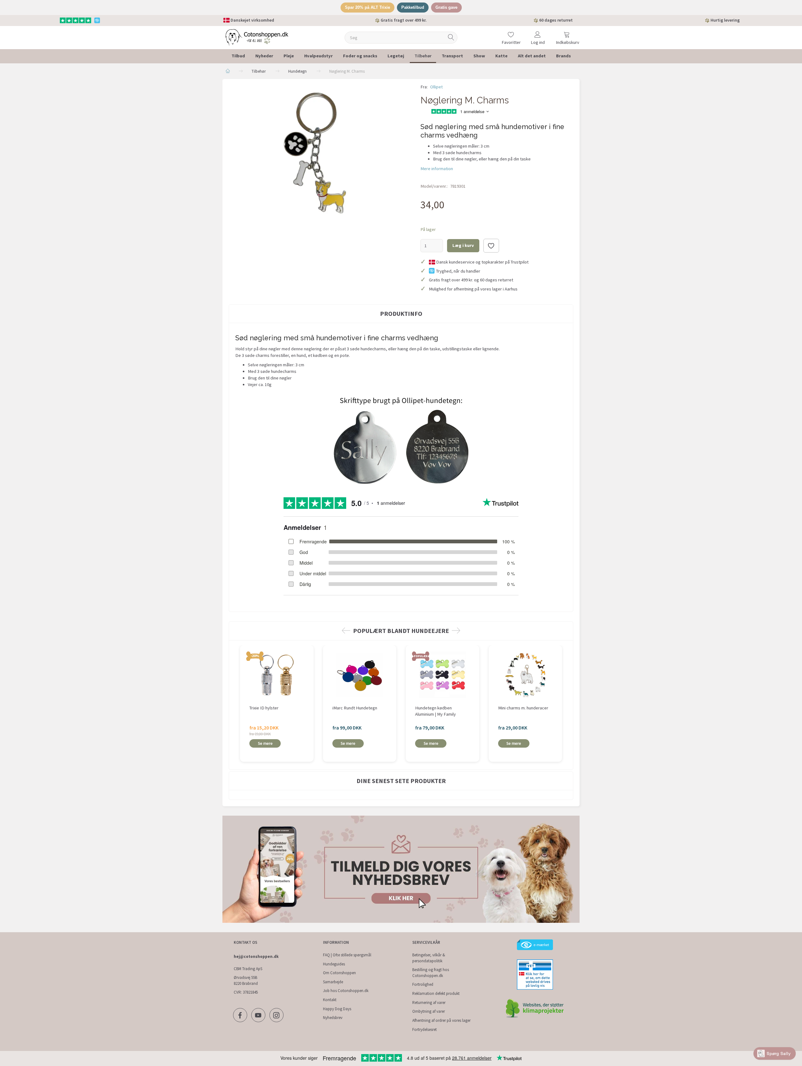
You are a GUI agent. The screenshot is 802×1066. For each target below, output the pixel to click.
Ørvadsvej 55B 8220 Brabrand (246, 980)
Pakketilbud (412, 7)
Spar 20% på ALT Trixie (367, 7)
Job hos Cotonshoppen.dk (345, 990)
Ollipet (436, 87)
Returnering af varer (428, 1002)
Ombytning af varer (428, 1011)
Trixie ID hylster (264, 708)
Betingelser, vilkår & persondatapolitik (428, 958)
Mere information (436, 168)
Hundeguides (334, 964)
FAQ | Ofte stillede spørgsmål (347, 955)
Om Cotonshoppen (339, 972)
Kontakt (329, 999)
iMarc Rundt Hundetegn (354, 708)
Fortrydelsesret (424, 1029)
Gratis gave (446, 7)
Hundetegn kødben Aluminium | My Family (435, 711)
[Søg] (451, 37)
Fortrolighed (422, 984)
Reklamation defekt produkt (436, 993)
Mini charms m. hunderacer (523, 708)
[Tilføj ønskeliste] (491, 246)
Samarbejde (333, 982)
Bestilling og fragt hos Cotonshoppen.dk (430, 972)
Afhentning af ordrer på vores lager (441, 1020)
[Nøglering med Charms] (320, 152)
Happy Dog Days (337, 1008)
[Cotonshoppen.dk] (257, 36)
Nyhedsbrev (332, 1017)
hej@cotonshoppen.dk (256, 956)
